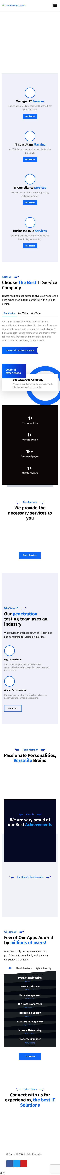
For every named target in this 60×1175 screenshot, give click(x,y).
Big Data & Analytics (30, 1004)
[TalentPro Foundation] (13, 6)
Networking (30, 1043)
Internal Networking (30, 1030)
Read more (30, 116)
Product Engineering (30, 977)
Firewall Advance (30, 986)
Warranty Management (30, 1021)
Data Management (30, 995)
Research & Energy (30, 1012)
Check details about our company (20, 350)
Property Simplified (30, 1039)
